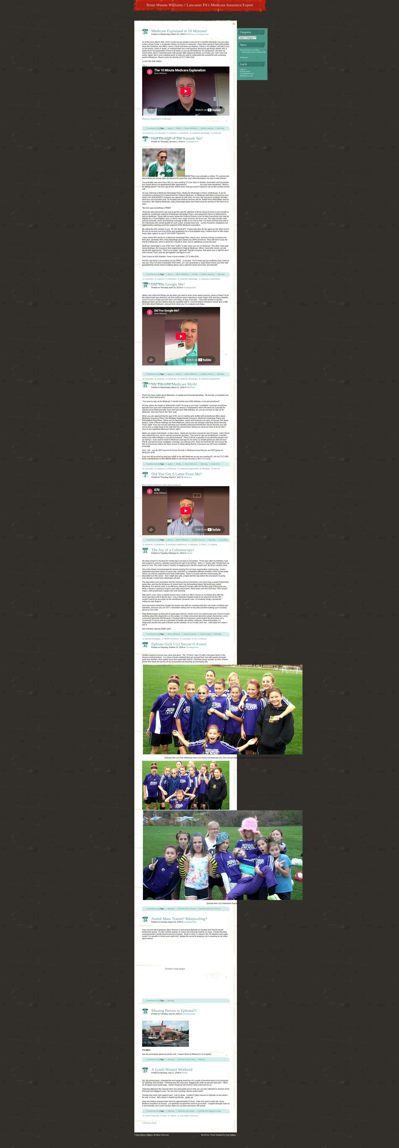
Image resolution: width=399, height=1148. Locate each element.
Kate (164, 1116)
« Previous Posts (149, 1123)
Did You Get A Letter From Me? (176, 474)
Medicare (191, 34)
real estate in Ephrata (189, 1116)
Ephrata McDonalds (186, 1059)
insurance (149, 133)
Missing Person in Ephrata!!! (174, 1010)
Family (189, 553)
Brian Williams (191, 128)
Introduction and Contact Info (254, 52)
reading (213, 544)
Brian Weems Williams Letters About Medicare (161, 485)
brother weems (207, 128)
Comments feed (246, 74)
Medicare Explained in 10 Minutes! (179, 31)
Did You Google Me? (168, 284)
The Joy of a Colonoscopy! (172, 550)
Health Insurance (171, 639)
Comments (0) (153, 128)
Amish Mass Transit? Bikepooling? (179, 919)
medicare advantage (201, 133)
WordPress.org (246, 76)
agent (170, 128)
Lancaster (161, 133)
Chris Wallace (231, 1135)
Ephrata (220, 128)
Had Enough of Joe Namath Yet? (177, 138)
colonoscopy (205, 634)
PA (195, 639)
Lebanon (173, 133)
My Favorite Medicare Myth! (174, 384)
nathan (173, 1116)
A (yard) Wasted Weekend (171, 1069)
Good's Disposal (152, 1116)
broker (194, 274)
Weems (216, 469)
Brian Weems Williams (144, 1135)
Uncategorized (202, 34)
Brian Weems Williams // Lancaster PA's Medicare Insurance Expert (200, 5)
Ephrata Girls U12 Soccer (210, 909)
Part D (204, 544)
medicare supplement (210, 279)
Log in (242, 69)
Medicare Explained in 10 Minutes (156, 119)
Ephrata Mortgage (152, 639)
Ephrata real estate (186, 1111)
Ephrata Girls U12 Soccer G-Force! (179, 644)
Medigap (148, 284)
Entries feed (245, 71)
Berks (178, 128)
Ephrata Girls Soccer (186, 909)
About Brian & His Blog (249, 50)
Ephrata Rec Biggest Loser (209, 1111)
